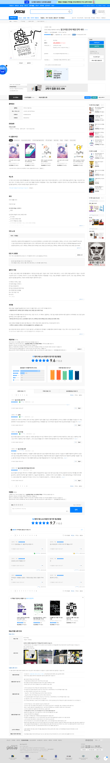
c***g (39, 586)
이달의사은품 (87, 17)
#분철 (11, 140)
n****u (91, 201)
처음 (12, 395)
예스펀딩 (51, 17)
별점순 (80, 395)
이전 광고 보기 (103, 14)
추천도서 (98, 17)
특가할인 (93, 17)
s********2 (23, 433)
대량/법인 (103, 17)
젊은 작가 (74, 17)
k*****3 (38, 570)
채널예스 (43, 17)
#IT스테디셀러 (49, 140)
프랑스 (56, 74)
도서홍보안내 (39, 740)
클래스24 (56, 17)
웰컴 (11, 21)
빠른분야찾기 (13, 17)
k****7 (22, 416)
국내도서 (15, 21)
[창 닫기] (66, 69)
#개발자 (66, 140)
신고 (33, 402)
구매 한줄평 (67, 535)
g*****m (91, 215)
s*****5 (77, 586)
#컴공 (61, 140)
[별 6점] (18, 504)
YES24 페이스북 (88, 740)
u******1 (77, 553)
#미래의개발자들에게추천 (38, 140)
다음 (25, 395)
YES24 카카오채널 (86, 740)
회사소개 (8, 740)
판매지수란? (71, 34)
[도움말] (50, 45)
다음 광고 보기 (105, 14)
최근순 (71, 395)
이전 (14, 395)
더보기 (102, 105)
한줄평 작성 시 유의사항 (81, 505)
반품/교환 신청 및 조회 (35, 674)
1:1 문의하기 (84, 750)
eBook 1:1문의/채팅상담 (96, 747)
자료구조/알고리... (41, 21)
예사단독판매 (80, 17)
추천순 (76, 395)
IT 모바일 (23, 21)
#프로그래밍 (72, 140)
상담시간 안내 (99, 750)
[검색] (69, 12)
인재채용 (13, 740)
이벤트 (28, 17)
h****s (91, 228)
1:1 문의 (42, 674)
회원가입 (88, 5)
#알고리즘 (56, 140)
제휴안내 (50, 740)
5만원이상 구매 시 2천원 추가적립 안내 (68, 47)
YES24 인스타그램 (92, 740)
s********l (76, 570)
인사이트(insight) (53, 32)
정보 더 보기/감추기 (54, 34)
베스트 (20, 17)
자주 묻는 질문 (91, 750)
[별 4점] (16, 504)
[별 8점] (20, 504)
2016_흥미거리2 (93, 203)
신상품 (24, 17)
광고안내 (45, 740)
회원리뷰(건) (58, 34)
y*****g (22, 402)
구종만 (45, 32)
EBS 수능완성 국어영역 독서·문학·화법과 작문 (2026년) (78, 162)
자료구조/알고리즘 (30, 128)
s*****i (20, 470)
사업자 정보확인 (50, 749)
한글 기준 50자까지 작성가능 (19, 508)
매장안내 (37, 17)
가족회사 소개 (98, 740)
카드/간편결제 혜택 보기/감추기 (68, 53)
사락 (47, 17)
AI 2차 (90, 217)
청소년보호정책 (33, 740)
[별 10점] (22, 504)
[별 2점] (14, 504)
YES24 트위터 (90, 740)
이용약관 (18, 740)
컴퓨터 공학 (31, 21)
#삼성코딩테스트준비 (26, 140)
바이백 (32, 17)
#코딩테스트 (16, 140)
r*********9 (21, 450)
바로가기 (49, 60)
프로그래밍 (91, 231)
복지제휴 (55, 740)
